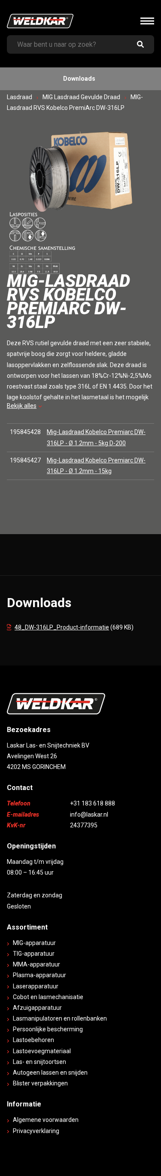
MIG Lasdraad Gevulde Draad (81, 97)
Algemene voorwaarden (46, 1119)
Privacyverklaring (36, 1130)
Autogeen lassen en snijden (50, 1072)
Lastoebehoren (33, 1039)
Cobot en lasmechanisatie (48, 997)
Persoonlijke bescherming (48, 1029)
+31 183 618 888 (92, 803)
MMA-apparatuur (36, 964)
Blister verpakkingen (40, 1083)
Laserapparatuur (35, 986)
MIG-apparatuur (34, 942)
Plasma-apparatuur (39, 975)
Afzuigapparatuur (37, 1007)
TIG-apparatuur (34, 953)
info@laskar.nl (89, 814)
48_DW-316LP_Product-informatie (62, 627)
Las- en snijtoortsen (39, 1061)
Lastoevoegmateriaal (42, 1051)
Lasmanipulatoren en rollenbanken (60, 1018)
